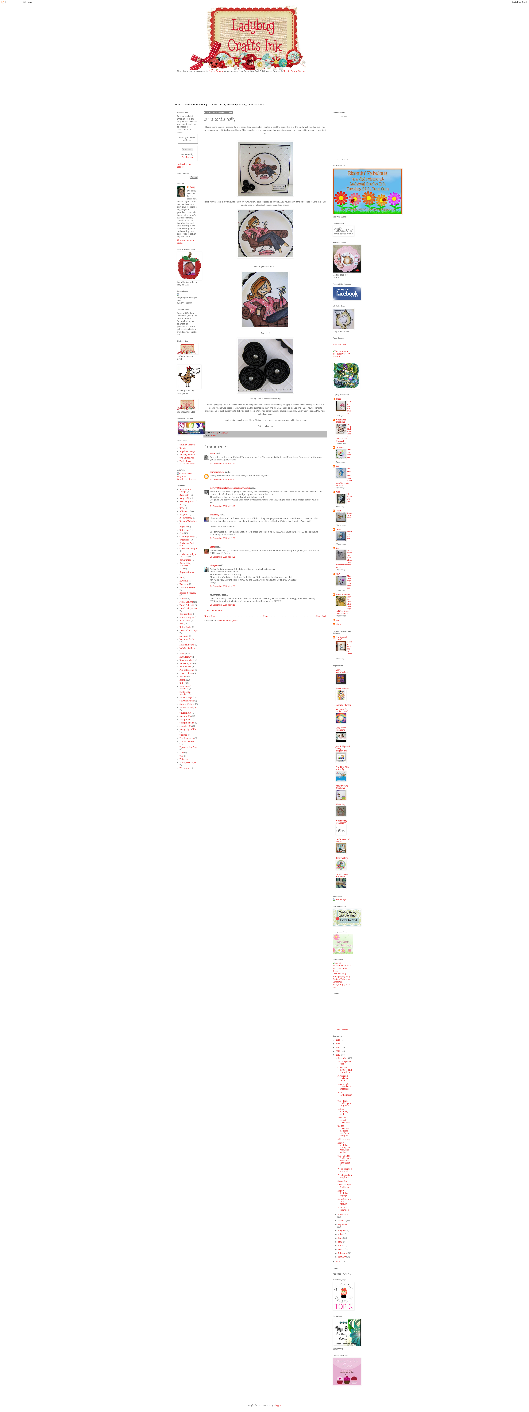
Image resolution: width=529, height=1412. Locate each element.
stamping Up (186, 726)
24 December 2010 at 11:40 (222, 506)
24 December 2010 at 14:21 (222, 557)
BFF (181, 505)
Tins (182, 753)
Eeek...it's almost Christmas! (344, 1120)
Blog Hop (184, 515)
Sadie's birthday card (343, 1111)
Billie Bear (185, 511)
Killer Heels (185, 627)
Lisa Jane (214, 565)
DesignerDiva (342, 858)
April (341, 1245)
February (342, 1253)
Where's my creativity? (341, 822)
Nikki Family (185, 657)
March (341, 1249)
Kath (338, 466)
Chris (338, 399)
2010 (338, 1055)
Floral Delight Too (188, 608)
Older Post (321, 616)
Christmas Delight (188, 549)
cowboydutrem (217, 472)
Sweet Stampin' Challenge (345, 1186)
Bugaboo (184, 527)
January (342, 1257)
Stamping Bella (187, 723)
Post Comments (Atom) (227, 620)
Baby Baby (184, 495)
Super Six (342, 1181)
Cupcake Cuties (187, 572)
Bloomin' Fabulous (188, 521)
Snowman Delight (188, 707)
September (343, 1224)
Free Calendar (342, 1030)
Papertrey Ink (186, 663)
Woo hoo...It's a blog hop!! (345, 1176)
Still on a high (344, 1139)
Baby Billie (185, 498)
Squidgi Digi (185, 713)
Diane (338, 624)
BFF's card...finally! (345, 1095)
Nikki (213, 435)
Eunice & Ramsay (188, 593)
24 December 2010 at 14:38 (222, 586)
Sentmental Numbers (185, 693)
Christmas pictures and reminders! (345, 1069)
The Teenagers (187, 738)
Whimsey (214, 515)
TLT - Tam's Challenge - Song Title (344, 1103)
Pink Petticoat (186, 673)
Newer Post (209, 616)
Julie (338, 492)
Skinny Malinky (187, 704)
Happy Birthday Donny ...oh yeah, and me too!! (344, 1147)
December (343, 1058)
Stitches (183, 735)
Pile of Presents (187, 670)
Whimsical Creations (341, 421)
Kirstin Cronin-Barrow (294, 71)
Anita (212, 453)
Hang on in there (349, 515)
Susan (339, 511)
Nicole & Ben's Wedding (195, 104)
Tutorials (184, 759)
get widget (344, 116)
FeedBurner (187, 157)
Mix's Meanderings (342, 671)
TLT (181, 756)
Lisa (337, 620)
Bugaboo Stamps (187, 451)
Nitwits (183, 448)
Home (177, 104)
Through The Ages (188, 747)
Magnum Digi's (187, 639)
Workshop (184, 768)
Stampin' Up (185, 719)
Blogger (277, 1405)
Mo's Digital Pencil (188, 454)
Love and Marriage (189, 630)
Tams (338, 529)
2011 (338, 1051)
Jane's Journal (342, 688)
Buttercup (184, 530)
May (340, 1242)
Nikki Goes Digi (187, 660)
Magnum (184, 636)
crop (182, 569)
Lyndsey (340, 447)
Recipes (183, 676)
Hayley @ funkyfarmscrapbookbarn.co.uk (230, 488)
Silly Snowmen (187, 701)
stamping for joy (343, 705)
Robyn (183, 680)
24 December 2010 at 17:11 (222, 605)
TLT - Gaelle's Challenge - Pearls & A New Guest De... (344, 1160)
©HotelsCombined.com (343, 160)
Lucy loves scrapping (341, 729)
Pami (212, 547)
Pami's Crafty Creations (342, 787)
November (343, 1214)
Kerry (192, 187)
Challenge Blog (187, 536)
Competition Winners (185, 564)
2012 (338, 1047)
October (342, 1221)
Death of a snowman (343, 1208)
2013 (338, 1043)
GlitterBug (341, 804)
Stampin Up (185, 716)
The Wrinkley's (187, 741)
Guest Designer (187, 617)
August (342, 1230)
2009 (338, 1261)
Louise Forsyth (215, 71)
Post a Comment (214, 610)
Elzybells (184, 581)
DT (181, 577)
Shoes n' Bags (186, 697)
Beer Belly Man (187, 501)
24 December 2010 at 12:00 (222, 538)
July (340, 1234)
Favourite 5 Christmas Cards (343, 1078)
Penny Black (185, 667)
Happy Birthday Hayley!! (343, 1193)
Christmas (184, 540)
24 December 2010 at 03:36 (222, 463)
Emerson (184, 584)
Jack (181, 624)
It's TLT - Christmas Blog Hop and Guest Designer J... (344, 1130)
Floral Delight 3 (187, 605)
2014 (338, 1040)
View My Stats (339, 344)
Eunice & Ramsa (187, 587)
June (340, 1238)
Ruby (182, 683)
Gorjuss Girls (186, 614)
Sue (337, 548)
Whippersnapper (188, 762)
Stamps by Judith (188, 729)
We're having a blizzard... (345, 1170)
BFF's (182, 508)
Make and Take (187, 645)
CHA (182, 533)
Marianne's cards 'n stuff (342, 710)
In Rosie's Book (343, 594)
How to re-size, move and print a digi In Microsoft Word (238, 104)
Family (183, 598)
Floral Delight (186, 602)
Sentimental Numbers (185, 687)
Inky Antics (185, 620)
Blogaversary (186, 518)
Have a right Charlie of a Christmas (344, 1086)
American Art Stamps (186, 490)
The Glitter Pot (187, 458)
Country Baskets (187, 445)
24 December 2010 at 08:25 (222, 479)
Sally (338, 574)
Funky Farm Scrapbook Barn (187, 462)
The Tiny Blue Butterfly (342, 768)
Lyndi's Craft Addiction (342, 875)
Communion (185, 560)
